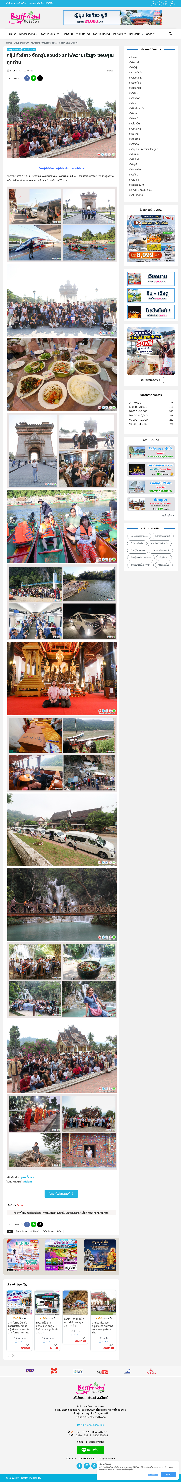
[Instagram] (159, 3)
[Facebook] (153, 3)
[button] (170, 34)
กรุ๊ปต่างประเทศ (21, 1231)
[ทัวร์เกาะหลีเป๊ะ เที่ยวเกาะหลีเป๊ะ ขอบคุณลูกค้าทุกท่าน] (75, 1302)
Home (9, 42)
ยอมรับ (169, 1475)
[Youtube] (172, 3)
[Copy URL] (40, 78)
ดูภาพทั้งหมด (27, 1177)
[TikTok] (165, 3)
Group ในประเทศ (29, 49)
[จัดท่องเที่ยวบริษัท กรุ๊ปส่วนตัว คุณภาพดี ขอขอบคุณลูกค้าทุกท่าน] (103, 1302)
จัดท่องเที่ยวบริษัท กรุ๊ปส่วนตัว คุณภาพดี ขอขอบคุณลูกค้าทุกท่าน (103, 1328)
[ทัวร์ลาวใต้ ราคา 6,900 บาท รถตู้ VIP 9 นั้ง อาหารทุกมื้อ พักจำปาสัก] (47, 1302)
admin (15, 71)
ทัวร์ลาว (59, 1231)
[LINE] (33, 78)
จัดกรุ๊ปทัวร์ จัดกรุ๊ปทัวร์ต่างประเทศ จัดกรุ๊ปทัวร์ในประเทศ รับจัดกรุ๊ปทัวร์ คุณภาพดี (19, 1328)
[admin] (8, 70)
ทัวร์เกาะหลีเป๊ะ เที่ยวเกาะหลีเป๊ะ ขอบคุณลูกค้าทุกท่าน (74, 1322)
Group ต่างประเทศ (21, 42)
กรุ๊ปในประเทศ (48, 1231)
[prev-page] (8, 1356)
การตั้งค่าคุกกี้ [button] (153, 1475)
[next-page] (13, 1356)
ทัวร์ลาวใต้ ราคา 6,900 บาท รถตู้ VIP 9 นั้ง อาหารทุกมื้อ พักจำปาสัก (47, 1328)
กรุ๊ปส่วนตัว (34, 1231)
